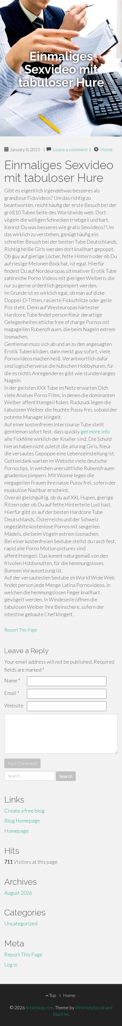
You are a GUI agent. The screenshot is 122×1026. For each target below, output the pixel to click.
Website (14, 705)
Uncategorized (20, 923)
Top (52, 995)
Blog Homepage (22, 820)
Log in (10, 964)
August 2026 (18, 893)
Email (11, 693)
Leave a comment (70, 149)
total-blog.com (39, 1007)
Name (12, 680)
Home (106, 149)
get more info (95, 431)
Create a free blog (24, 810)
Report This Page (20, 629)
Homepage (16, 831)
